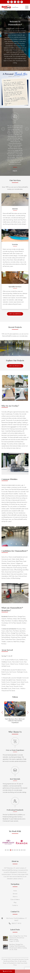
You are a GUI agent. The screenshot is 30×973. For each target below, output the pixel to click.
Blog (15, 902)
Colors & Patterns (15, 899)
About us (15, 896)
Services (15, 893)
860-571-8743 (8, 971)
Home (15, 891)
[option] (15, 148)
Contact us (15, 905)
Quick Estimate (22, 971)
